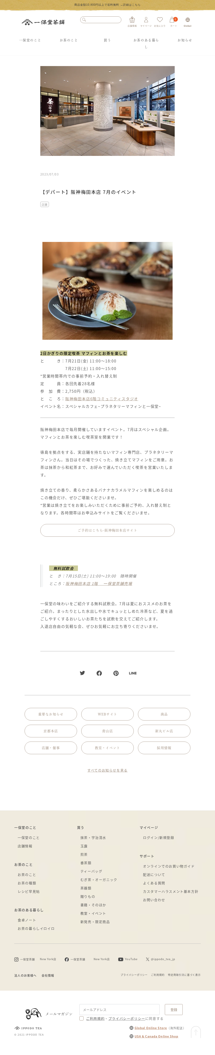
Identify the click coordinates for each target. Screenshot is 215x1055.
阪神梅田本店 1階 (99, 583)
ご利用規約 (158, 975)
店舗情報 (25, 845)
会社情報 (48, 975)
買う (107, 40)
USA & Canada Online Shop (156, 1036)
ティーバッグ (91, 871)
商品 (164, 714)
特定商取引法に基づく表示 (184, 975)
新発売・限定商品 (95, 921)
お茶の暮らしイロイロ (36, 928)
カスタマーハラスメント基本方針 (170, 891)
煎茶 (84, 854)
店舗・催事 (51, 748)
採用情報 (164, 748)
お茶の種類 (27, 882)
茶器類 (86, 887)
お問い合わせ (154, 899)
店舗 (45, 204)
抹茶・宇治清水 (93, 837)
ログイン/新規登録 (158, 837)
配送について (154, 874)
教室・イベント (107, 748)
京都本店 (50, 731)
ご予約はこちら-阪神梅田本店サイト (107, 530)
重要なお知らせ (51, 714)
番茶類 (86, 862)
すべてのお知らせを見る (107, 770)
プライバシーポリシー (134, 975)
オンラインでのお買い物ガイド (169, 866)
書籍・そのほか (93, 904)
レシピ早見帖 (29, 891)
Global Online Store (151, 1028)
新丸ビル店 (164, 731)
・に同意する (125, 1018)
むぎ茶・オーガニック (98, 879)
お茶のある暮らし (146, 43)
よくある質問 (154, 882)
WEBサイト (107, 714)
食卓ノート (27, 919)
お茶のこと (69, 40)
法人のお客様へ (25, 975)
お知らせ (184, 40)
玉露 (84, 845)
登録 (173, 1009)
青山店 (107, 731)
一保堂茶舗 (42, 22)
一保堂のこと (30, 40)
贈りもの (87, 896)
